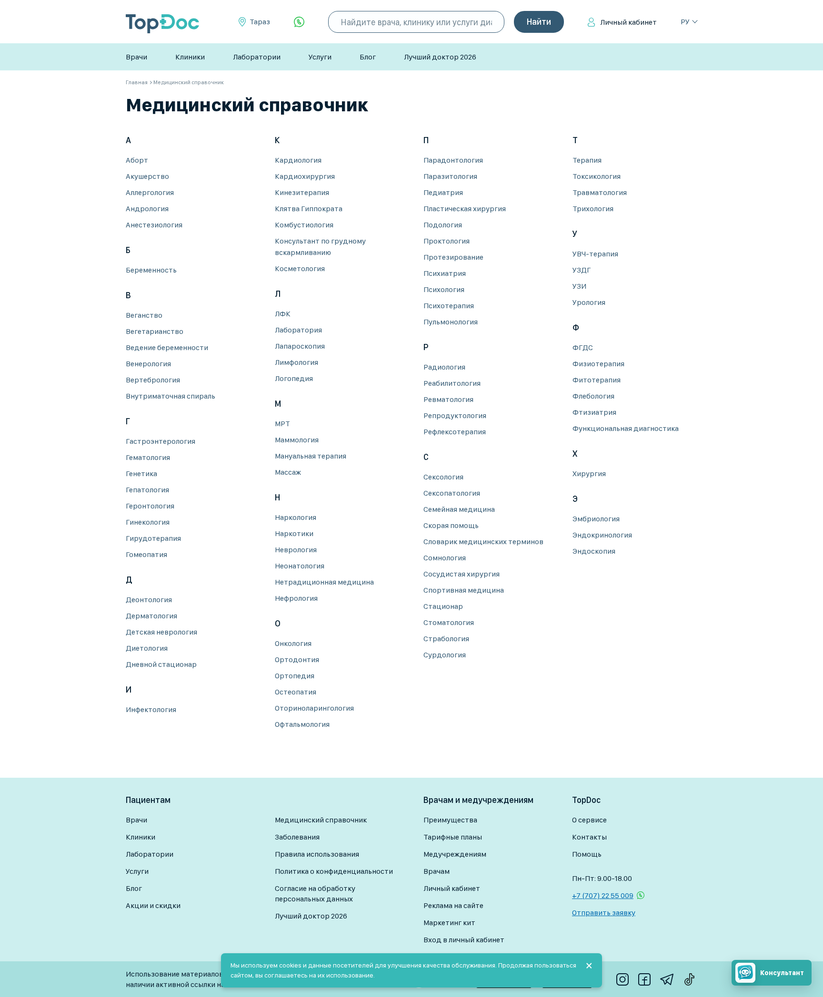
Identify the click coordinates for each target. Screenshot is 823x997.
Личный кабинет (628, 22)
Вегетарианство (154, 331)
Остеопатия (295, 691)
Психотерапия (448, 305)
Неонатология (299, 565)
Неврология (296, 549)
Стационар (443, 606)
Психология (443, 289)
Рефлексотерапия (454, 431)
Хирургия (589, 473)
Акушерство (147, 176)
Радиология (444, 366)
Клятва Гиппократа (308, 208)
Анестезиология (154, 224)
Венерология (148, 363)
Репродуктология (454, 415)
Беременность (151, 269)
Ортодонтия (297, 659)
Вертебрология (153, 379)
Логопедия (294, 378)
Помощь (587, 854)
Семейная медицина (459, 509)
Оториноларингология (314, 708)
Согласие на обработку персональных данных (315, 893)
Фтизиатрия (594, 412)
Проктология (446, 240)
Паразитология (450, 176)
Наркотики (294, 533)
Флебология (593, 396)
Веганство (144, 315)
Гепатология (147, 489)
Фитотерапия (596, 379)
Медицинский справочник (321, 819)
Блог (368, 56)
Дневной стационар (161, 664)
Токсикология (596, 176)
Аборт (137, 160)
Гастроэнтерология (160, 441)
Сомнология (444, 557)
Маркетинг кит (449, 922)
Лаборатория (298, 329)
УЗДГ (581, 269)
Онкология (293, 643)
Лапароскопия (300, 346)
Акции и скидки (153, 905)
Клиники (190, 56)
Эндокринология (602, 534)
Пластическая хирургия (464, 208)
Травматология (599, 192)
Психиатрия (444, 273)
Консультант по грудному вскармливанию (320, 246)
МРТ (282, 423)
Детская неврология (161, 631)
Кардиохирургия (305, 176)
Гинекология (148, 522)
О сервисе (589, 819)
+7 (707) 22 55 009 (602, 895)
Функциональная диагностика (625, 428)
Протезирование (453, 257)
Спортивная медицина (463, 590)
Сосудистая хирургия (461, 573)
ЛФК (283, 313)
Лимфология (296, 362)
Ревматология (448, 399)
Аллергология (150, 192)
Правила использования (317, 854)
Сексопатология (451, 493)
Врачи (136, 56)
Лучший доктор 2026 (440, 56)
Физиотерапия (598, 363)
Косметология (300, 268)
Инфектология (151, 709)
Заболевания (297, 836)
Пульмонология (450, 321)
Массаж (288, 472)
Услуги (320, 56)
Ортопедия (294, 675)
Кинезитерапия (302, 192)
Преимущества (450, 819)
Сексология (443, 476)
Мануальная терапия (310, 455)
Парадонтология (453, 160)
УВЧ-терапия (595, 253)
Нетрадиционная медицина (324, 581)
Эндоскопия (593, 551)
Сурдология (444, 654)
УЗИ (579, 286)
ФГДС (582, 347)
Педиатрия (443, 192)
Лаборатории (257, 56)
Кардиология (298, 160)
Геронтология (150, 505)
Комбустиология (304, 224)
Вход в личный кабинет (463, 939)
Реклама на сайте (453, 905)
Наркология (295, 517)
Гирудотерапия (153, 538)
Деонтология (149, 599)
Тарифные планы (452, 836)
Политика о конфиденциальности (334, 871)
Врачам (436, 871)
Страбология (446, 638)
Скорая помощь (451, 525)
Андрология (147, 208)
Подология (442, 224)
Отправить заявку (603, 912)
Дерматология (151, 615)
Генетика (141, 473)
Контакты (589, 836)
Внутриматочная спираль (170, 396)
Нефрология (296, 598)
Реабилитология (452, 383)
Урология (588, 302)
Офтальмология (302, 724)
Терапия (587, 160)
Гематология (148, 457)
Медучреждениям (454, 854)
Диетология (147, 648)
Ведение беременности (167, 347)
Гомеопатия (146, 554)
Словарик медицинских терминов (483, 541)
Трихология (592, 208)
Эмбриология (596, 518)
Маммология (297, 439)
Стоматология (448, 622)
